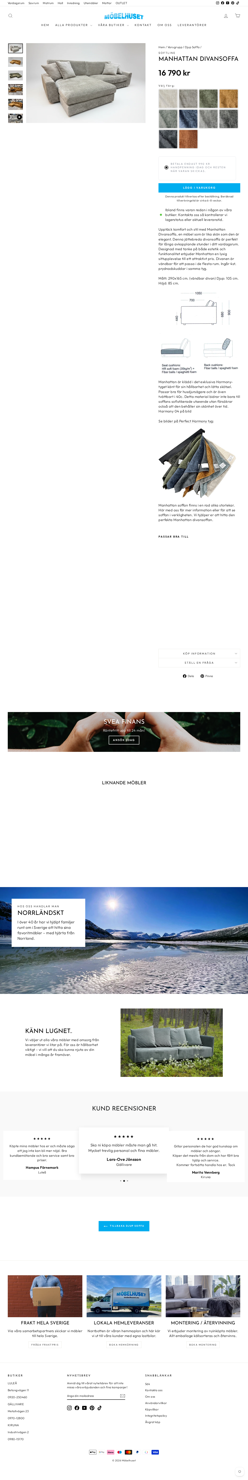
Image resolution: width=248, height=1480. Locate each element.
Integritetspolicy (156, 1415)
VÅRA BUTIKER (112, 25)
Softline (166, 53)
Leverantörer (192, 25)
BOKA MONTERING (203, 1344)
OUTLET (121, 3)
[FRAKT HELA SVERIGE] (45, 1296)
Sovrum (33, 3)
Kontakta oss (153, 1390)
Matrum (48, 3)
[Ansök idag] (124, 732)
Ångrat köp (152, 1422)
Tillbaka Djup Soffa (126, 1225)
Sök (147, 1384)
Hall (60, 3)
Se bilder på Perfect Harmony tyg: (186, 421)
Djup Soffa (192, 47)
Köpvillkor (152, 1409)
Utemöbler (91, 3)
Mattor (107, 3)
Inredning (73, 3)
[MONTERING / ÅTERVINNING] (203, 1296)
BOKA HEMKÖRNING (124, 1344)
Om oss (165, 25)
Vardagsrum (16, 3)
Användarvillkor (156, 1403)
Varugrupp (175, 47)
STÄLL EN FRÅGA (199, 662)
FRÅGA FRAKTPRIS (45, 1344)
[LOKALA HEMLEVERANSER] (124, 1296)
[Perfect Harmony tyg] (199, 463)
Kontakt (143, 25)
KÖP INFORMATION (199, 653)
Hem (45, 25)
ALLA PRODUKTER (72, 25)
